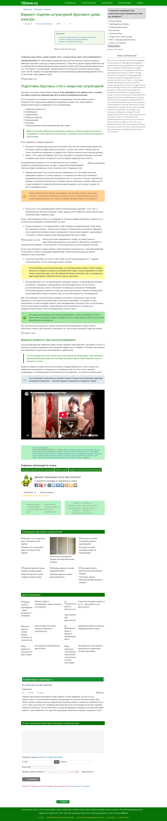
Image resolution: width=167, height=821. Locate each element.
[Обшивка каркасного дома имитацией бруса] (63, 569)
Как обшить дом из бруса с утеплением (127, 80)
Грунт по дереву (112, 68)
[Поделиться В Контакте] (58, 485)
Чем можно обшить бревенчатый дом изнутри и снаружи (90, 580)
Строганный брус (115, 33)
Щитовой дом (82, 455)
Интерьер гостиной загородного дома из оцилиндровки (87, 550)
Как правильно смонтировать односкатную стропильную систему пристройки (90, 648)
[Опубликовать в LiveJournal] (45, 485)
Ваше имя (26, 767)
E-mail (24, 761)
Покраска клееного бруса (47, 455)
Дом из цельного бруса (66, 455)
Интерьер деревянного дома (123, 92)
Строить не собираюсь (117, 42)
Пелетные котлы (50, 453)
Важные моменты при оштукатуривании (74, 39)
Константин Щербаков (44, 23)
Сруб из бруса (112, 131)
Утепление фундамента (47, 457)
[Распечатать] (75, 485)
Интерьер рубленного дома (129, 68)
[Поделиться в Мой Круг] (54, 485)
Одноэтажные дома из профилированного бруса (124, 129)
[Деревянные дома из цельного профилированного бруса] (70, 633)
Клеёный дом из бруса (115, 75)
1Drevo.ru (29, 2)
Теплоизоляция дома (132, 60)
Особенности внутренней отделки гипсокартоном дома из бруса (62, 559)
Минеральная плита (136, 104)
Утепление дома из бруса (126, 114)
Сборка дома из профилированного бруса (127, 97)
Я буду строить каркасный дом (120, 36)
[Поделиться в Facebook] (36, 485)
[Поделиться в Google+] (41, 485)
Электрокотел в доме (85, 453)
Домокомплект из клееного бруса (69, 457)
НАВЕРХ (64, 802)
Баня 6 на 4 (68, 451)
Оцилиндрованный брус (53, 451)
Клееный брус (114, 30)
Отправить (32, 779)
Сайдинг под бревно (114, 82)
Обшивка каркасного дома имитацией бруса (61, 575)
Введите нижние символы (33, 771)
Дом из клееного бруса (115, 60)
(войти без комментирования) (50, 757)
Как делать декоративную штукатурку (37, 469)
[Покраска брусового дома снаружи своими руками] (34, 569)
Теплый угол (130, 119)
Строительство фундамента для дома (120, 109)
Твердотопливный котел (67, 453)
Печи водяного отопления (122, 117)
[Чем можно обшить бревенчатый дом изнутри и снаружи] (92, 571)
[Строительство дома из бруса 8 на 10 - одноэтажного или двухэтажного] (70, 611)
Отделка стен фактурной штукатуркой (85, 469)
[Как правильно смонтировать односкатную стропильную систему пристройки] (70, 654)
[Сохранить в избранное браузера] (71, 485)
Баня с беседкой (92, 451)
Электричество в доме (115, 100)
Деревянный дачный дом (115, 124)
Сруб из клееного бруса (128, 85)
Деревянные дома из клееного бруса (126, 72)
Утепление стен (134, 122)
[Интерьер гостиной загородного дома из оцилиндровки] (92, 541)
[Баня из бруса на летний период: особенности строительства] (26, 633)
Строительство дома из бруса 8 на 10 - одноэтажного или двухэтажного (91, 604)
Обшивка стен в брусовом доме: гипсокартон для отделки (32, 550)
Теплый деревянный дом (134, 124)
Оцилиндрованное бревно (119, 24)
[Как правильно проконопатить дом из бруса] (26, 650)
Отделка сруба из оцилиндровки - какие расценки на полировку (48, 604)
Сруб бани (132, 63)
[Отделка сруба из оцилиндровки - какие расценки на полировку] (26, 609)
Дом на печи (126, 112)
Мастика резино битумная (134, 107)
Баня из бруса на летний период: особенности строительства (45, 628)
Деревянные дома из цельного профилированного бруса (91, 627)
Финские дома (79, 451)
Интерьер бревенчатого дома (117, 70)
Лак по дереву (130, 75)
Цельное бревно (115, 21)
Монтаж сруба (37, 453)
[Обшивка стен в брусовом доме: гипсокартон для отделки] (34, 541)
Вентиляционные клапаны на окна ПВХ (78, 449)
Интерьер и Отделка (42, 9)
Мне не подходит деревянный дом (122, 39)
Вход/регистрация (42, 757)
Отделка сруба (61, 469)
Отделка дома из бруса (115, 107)
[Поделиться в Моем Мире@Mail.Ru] (49, 485)
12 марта (40, 692)
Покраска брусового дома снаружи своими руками (32, 575)
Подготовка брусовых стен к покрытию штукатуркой (78, 37)
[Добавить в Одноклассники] (67, 485)
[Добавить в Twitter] (62, 485)
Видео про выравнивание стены (71, 41)
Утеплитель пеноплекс (132, 102)
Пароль (63, 761)
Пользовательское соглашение (78, 786)
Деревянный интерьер (134, 65)
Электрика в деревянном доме (133, 127)
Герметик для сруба (114, 127)
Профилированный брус (118, 27)
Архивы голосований (115, 49)
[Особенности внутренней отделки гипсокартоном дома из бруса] (63, 545)
